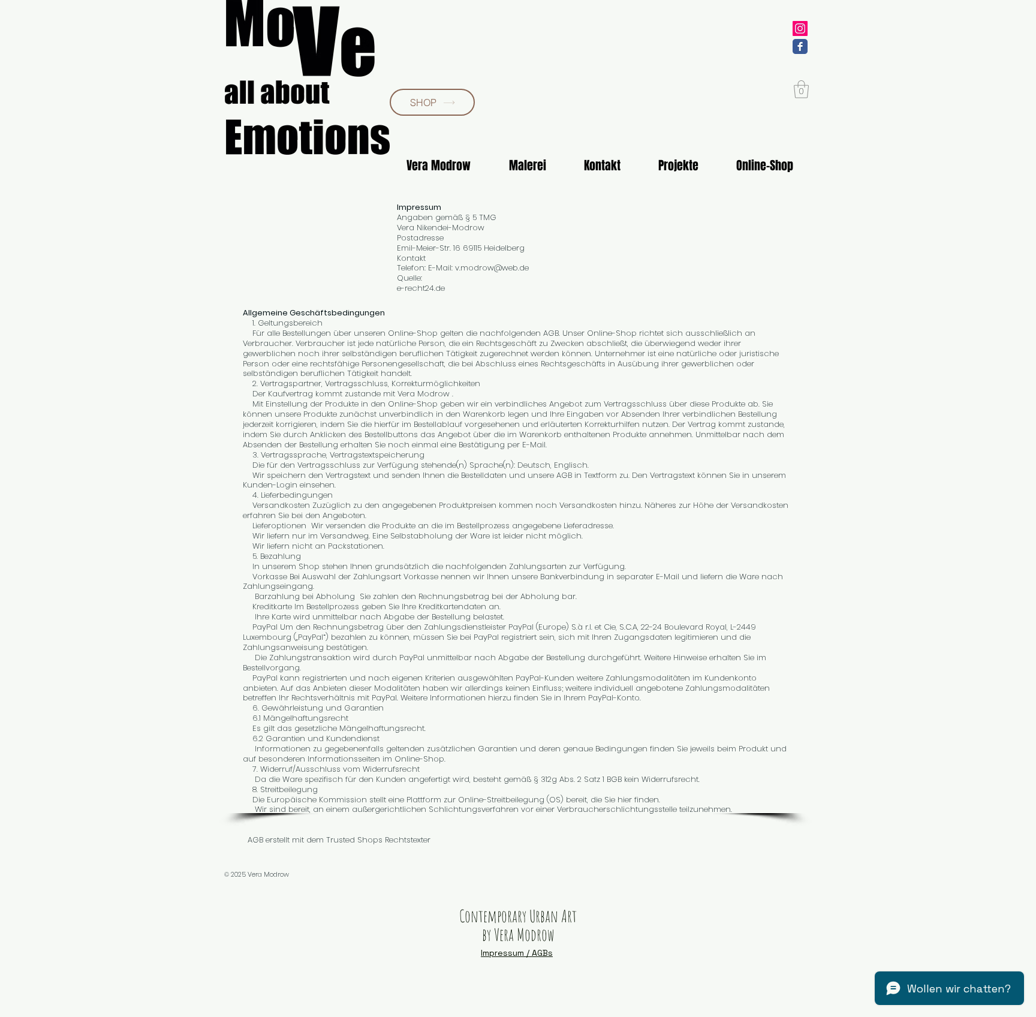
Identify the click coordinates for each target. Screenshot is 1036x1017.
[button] (801, 89)
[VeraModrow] (800, 46)
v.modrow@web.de (492, 267)
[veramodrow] (800, 28)
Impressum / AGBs (517, 952)
